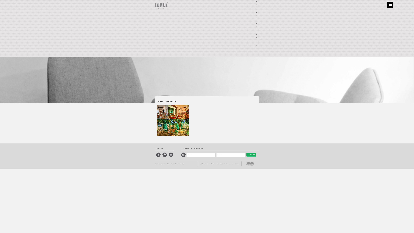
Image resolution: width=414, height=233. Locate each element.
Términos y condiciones (224, 164)
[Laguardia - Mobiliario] (161, 5)
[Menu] (390, 5)
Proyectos (236, 164)
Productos (203, 164)
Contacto (211, 164)
